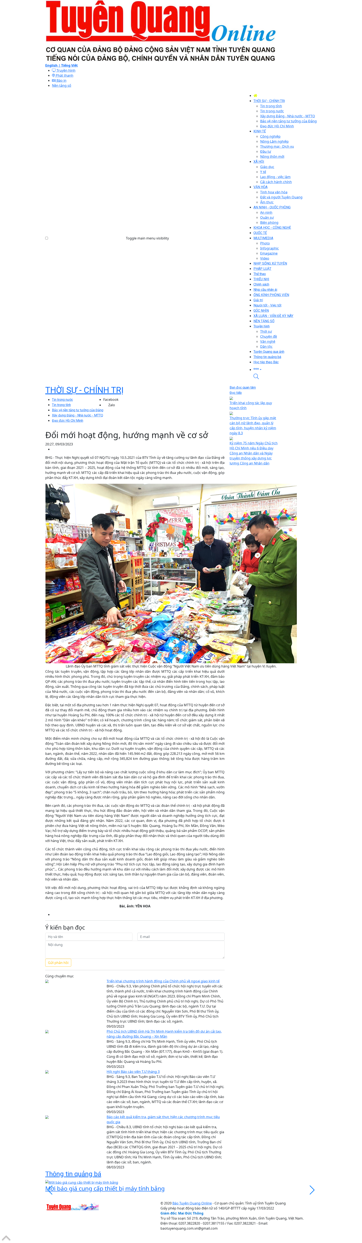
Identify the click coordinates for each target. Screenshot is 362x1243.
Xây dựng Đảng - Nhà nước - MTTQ (77, 415)
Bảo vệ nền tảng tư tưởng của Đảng (77, 410)
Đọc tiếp (236, 393)
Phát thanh (64, 75)
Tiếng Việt (69, 65)
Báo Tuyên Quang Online (192, 1203)
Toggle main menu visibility (147, 238)
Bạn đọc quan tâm (243, 387)
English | (53, 65)
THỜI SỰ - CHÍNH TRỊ (84, 390)
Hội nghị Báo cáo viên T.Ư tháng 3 (133, 1071)
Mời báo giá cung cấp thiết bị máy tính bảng (105, 1188)
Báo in (61, 80)
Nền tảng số (61, 85)
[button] (285, 369)
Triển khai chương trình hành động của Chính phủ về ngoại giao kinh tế (163, 981)
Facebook (111, 399)
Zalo (111, 405)
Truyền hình (65, 70)
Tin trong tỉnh (61, 405)
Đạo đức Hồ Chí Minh (67, 421)
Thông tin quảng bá (73, 1174)
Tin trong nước (62, 400)
